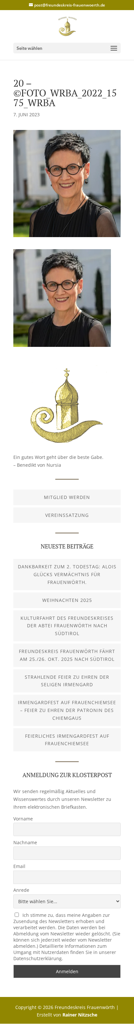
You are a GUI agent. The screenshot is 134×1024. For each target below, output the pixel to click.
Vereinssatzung (67, 515)
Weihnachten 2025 (67, 600)
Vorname (23, 819)
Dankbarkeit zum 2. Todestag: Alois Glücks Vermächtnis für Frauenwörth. (67, 574)
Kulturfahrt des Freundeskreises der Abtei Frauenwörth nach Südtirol (67, 626)
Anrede (21, 890)
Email (19, 866)
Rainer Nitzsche (79, 1015)
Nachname (25, 842)
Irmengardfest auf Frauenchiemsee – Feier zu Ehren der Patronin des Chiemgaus (67, 710)
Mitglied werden (67, 497)
